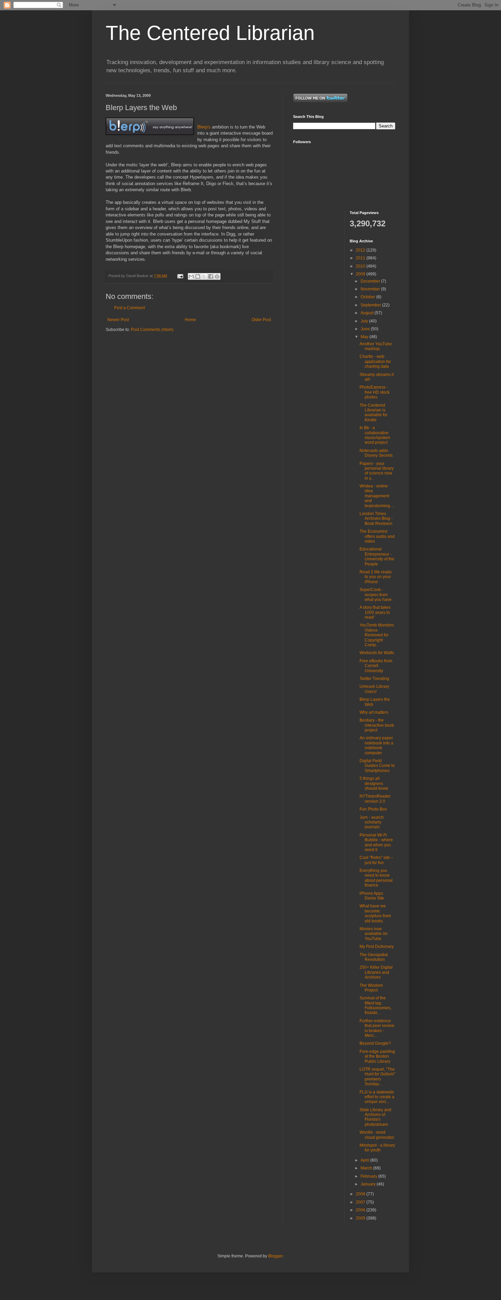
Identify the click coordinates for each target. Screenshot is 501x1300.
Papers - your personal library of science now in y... (377, 471)
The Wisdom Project (371, 988)
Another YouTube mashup (376, 346)
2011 (361, 258)
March (367, 1168)
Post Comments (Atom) (152, 329)
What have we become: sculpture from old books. (375, 913)
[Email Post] (180, 276)
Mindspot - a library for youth (377, 1147)
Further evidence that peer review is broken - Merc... (377, 1028)
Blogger (275, 1256)
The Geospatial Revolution (374, 957)
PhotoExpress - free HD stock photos (375, 392)
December (371, 281)
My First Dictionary (377, 946)
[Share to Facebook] (210, 276)
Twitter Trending (374, 678)
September (371, 305)
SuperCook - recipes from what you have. (376, 594)
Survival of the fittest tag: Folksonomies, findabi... (376, 1005)
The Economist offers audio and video (377, 536)
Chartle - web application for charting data (375, 361)
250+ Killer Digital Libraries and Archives (376, 972)
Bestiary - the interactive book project (377, 725)
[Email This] (191, 276)
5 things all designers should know (374, 783)
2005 (361, 1218)
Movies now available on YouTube (374, 933)
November (371, 289)
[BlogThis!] (197, 276)
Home (190, 319)
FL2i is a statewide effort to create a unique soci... (377, 1097)
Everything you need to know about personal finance (376, 878)
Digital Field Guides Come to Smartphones (377, 765)
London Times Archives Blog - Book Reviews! (376, 518)
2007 (361, 1202)
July (365, 321)
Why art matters (374, 712)
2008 (361, 1194)
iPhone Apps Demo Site (372, 896)
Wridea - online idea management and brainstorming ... (377, 496)
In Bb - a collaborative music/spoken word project (375, 435)
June (366, 329)
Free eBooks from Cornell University (376, 666)
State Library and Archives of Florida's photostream (375, 1117)
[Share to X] (204, 276)
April (365, 1160)
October (368, 296)
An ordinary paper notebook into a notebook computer (376, 745)
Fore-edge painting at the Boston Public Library (377, 1056)
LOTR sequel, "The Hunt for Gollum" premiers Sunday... (377, 1076)
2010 (361, 266)
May (365, 336)
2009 (361, 274)
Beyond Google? (375, 1043)
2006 (361, 1210)
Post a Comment (129, 307)
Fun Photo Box (373, 809)
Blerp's (204, 127)
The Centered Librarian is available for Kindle (374, 412)
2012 (361, 250)
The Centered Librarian (210, 32)
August (368, 313)
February (369, 1176)
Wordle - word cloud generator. (377, 1134)
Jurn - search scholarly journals (372, 822)
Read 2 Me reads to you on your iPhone (376, 577)
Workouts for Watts (377, 652)
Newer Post (118, 319)
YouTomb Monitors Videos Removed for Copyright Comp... (377, 635)
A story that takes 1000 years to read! (375, 612)
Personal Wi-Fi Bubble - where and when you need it (376, 842)
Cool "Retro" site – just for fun (376, 860)
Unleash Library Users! (374, 689)
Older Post (261, 319)
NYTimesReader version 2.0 (375, 798)
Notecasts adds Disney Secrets (376, 453)
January (369, 1184)
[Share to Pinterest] (217, 276)
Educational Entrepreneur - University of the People (377, 556)
